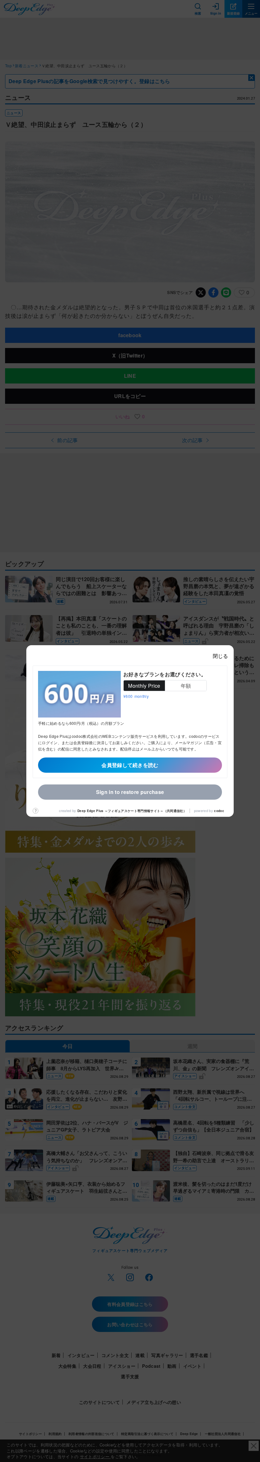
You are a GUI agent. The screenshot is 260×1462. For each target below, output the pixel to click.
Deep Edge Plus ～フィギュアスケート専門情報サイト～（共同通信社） (131, 811)
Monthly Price (144, 685)
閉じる (220, 655)
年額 (186, 685)
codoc (219, 811)
